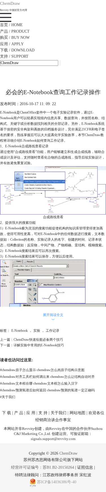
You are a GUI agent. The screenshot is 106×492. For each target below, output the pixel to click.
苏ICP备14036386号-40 (56, 482)
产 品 (18, 413)
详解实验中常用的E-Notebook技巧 (39, 345)
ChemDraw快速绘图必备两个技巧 (38, 340)
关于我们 (7, 397)
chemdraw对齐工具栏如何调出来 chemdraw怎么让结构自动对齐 (47, 377)
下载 (17, 50)
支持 (14, 56)
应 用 (30, 413)
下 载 (6, 413)
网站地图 (77, 413)
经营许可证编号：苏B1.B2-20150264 (42, 467)
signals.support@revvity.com (53, 439)
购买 (15, 37)
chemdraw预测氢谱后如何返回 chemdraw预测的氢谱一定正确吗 (47, 390)
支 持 (42, 413)
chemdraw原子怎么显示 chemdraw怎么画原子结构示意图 (42, 370)
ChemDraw (92, 135)
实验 (36, 331)
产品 (15, 31)
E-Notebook (19, 331)
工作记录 (52, 331)
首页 (11, 25)
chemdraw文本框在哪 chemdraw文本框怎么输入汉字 (39, 383)
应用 (12, 44)
